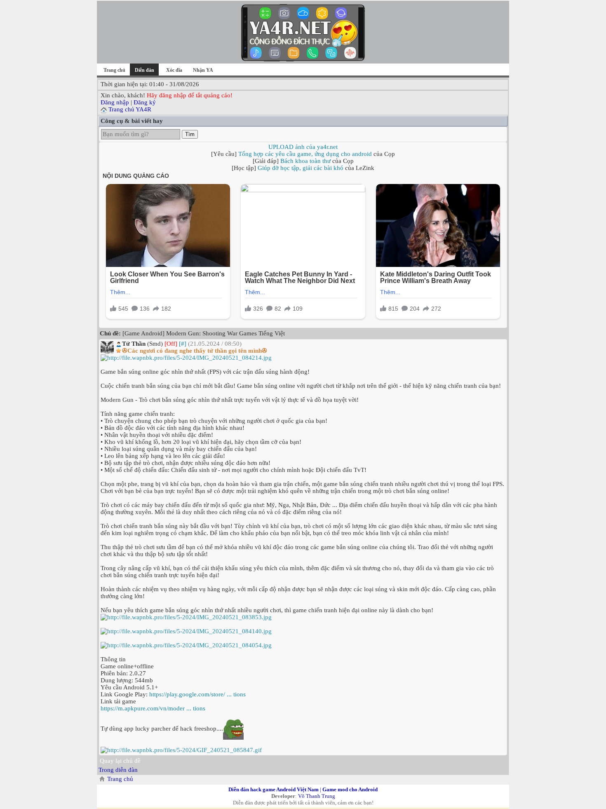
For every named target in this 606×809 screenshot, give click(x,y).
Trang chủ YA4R (129, 109)
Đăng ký (145, 102)
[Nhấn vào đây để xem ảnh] (303, 357)
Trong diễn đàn (118, 770)
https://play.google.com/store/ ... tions (197, 694)
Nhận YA (203, 70)
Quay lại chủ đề (120, 760)
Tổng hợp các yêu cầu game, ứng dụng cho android (305, 154)
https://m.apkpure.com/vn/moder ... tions (153, 708)
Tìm (190, 134)
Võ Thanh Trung (316, 796)
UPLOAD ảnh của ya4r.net (303, 147)
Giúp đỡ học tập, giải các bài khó (300, 168)
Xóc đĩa (174, 70)
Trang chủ (114, 70)
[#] (182, 343)
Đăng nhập (115, 102)
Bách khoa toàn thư (305, 161)
